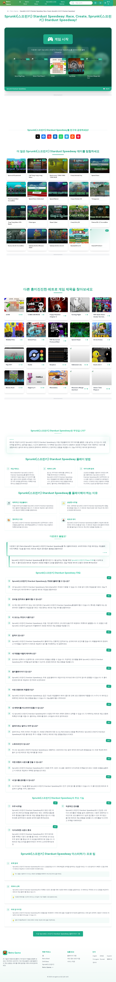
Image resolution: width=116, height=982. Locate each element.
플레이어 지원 (71, 956)
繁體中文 (109, 959)
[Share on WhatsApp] (61, 136)
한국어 (95, 962)
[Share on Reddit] (72, 136)
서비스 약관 (71, 961)
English (95, 956)
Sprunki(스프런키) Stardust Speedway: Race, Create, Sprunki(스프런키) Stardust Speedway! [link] (47, 11)
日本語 (102, 956)
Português (96, 959)
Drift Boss (37, 3)
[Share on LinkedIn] (55, 136)
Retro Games (14, 11)
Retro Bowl (26, 3)
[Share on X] (38, 136)
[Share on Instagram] (49, 136)
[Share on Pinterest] (78, 136)
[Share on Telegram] (67, 136)
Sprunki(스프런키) (50, 3)
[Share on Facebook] (43, 136)
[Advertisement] (58, 108)
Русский (102, 959)
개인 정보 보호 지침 (73, 959)
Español (109, 956)
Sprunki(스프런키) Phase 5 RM (82, 560)
